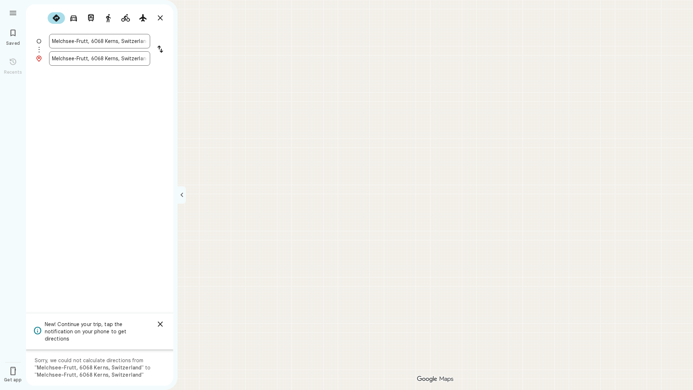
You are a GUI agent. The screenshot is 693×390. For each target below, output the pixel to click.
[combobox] (99, 41)
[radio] (56, 18)
